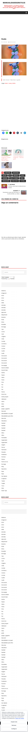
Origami (3, 444)
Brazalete (3, 324)
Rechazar (14, 725)
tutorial (22, 181)
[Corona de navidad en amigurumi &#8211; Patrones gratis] (18, 152)
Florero (3, 392)
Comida (3, 341)
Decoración (4, 355)
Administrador (13, 42)
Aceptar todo (14, 721)
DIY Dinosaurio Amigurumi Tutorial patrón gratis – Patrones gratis (5, 158)
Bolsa (2, 322)
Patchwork (3, 449)
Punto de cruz (4, 461)
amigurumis (16, 172)
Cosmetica (3, 343)
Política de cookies (19, 718)
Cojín (2, 334)
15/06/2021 (5, 42)
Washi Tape (4, 490)
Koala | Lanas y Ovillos (10, 83)
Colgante (3, 336)
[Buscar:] (14, 272)
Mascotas (3, 418)
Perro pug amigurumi (6, 169)
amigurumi (7, 172)
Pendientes (4, 454)
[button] (26, 13)
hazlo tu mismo (14, 178)
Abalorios (3, 290)
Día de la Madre (5, 367)
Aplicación (3, 312)
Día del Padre (4, 370)
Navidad (3, 423)
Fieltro (2, 377)
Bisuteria (3, 317)
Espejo (3, 375)
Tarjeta (3, 481)
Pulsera (3, 459)
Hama (2, 401)
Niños (2, 433)
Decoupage (4, 365)
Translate (12, 278)
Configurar (14, 728)
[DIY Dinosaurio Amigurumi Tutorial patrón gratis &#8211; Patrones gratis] (6, 152)
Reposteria (3, 469)
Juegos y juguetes (5, 408)
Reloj (2, 466)
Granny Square (4, 396)
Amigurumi (3, 293)
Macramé (3, 411)
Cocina (3, 331)
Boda (2, 319)
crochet (5, 175)
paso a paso (15, 181)
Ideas (2, 404)
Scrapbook (3, 478)
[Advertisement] (14, 26)
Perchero (3, 457)
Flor (2, 384)
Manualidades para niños (7, 416)
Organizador (4, 440)
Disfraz (3, 372)
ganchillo (16, 175)
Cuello (2, 353)
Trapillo (3, 483)
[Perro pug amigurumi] (6, 165)
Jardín (2, 406)
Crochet (3, 348)
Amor (2, 295)
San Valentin (4, 476)
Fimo (2, 382)
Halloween (3, 399)
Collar (2, 339)
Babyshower (4, 314)
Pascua (3, 447)
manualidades (6, 181)
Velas (2, 488)
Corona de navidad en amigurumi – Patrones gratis (18, 157)
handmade (5, 178)
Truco (2, 485)
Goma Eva (3, 394)
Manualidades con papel (7, 413)
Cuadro (3, 351)
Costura (3, 346)
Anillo (2, 302)
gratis (22, 175)
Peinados (3, 452)
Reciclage (3, 464)
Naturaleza (4, 420)
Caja (2, 329)
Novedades (4, 437)
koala (22, 178)
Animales (3, 305)
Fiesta (2, 379)
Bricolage (3, 326)
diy (10, 175)
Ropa (2, 471)
